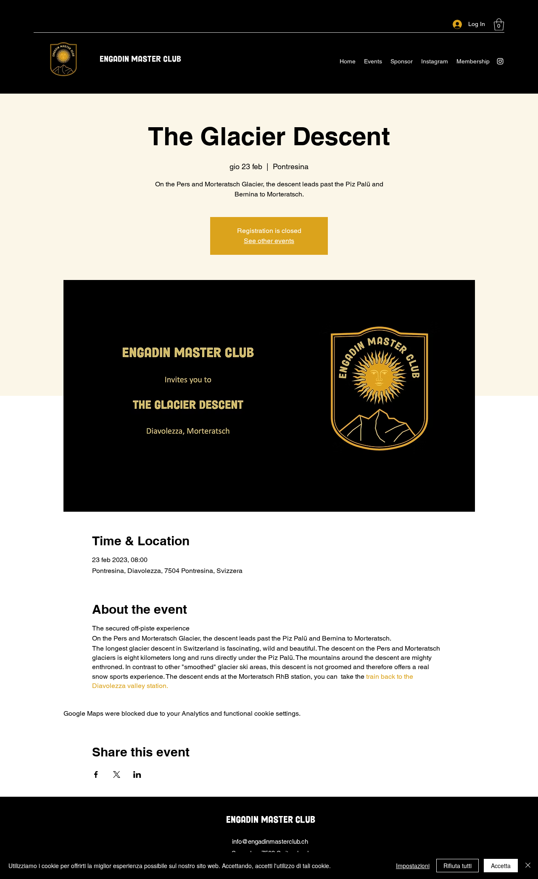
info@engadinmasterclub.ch (270, 841)
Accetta (501, 865)
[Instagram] (500, 61)
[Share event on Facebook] (96, 774)
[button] (499, 24)
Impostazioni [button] (413, 865)
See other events (269, 241)
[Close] (528, 865)
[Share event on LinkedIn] (137, 774)
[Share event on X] (117, 774)
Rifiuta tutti (457, 865)
